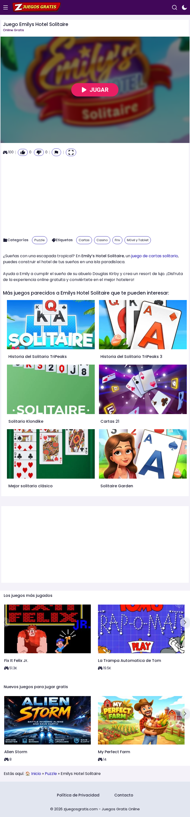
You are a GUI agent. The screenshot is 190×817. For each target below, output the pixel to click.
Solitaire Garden (116, 486)
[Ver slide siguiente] (185, 622)
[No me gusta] (39, 152)
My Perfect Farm (114, 752)
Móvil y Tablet (137, 240)
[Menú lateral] (5, 7)
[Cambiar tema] (184, 7)
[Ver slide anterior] (5, 622)
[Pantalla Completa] (71, 152)
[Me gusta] (23, 152)
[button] (56, 152)
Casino (102, 240)
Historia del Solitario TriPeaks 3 (131, 356)
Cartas (84, 240)
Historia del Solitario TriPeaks (37, 356)
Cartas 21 (109, 421)
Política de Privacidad (78, 795)
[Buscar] (174, 7)
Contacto (123, 795)
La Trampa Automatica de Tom (129, 660)
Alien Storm (15, 752)
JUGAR (99, 89)
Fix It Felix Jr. (16, 660)
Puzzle (39, 240)
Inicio (36, 773)
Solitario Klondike (25, 421)
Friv (117, 240)
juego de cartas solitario (154, 256)
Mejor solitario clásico (30, 486)
